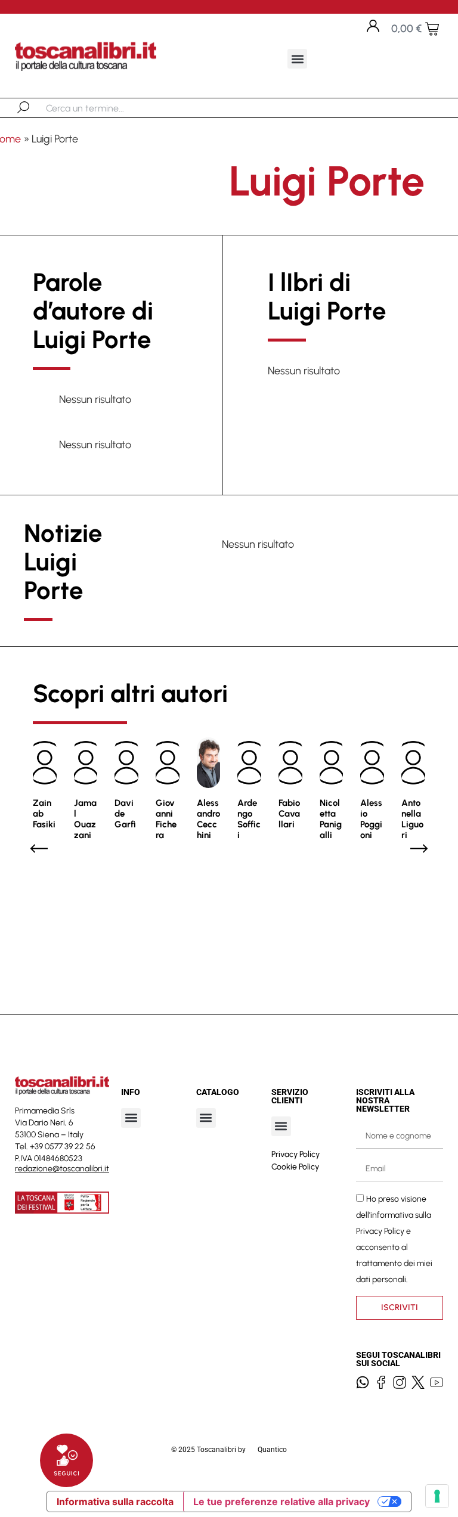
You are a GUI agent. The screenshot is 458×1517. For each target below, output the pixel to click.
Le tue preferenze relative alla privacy (281, 1501)
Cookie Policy (295, 1167)
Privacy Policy (295, 1154)
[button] (297, 59)
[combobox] (108, 107)
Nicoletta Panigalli (331, 819)
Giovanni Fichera (166, 819)
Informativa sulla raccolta (115, 1501)
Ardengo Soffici (249, 819)
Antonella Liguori (412, 819)
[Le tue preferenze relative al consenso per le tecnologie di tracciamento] (437, 1496)
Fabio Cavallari (289, 814)
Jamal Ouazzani (85, 819)
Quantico (272, 1449)
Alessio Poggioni (371, 819)
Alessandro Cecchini (208, 819)
